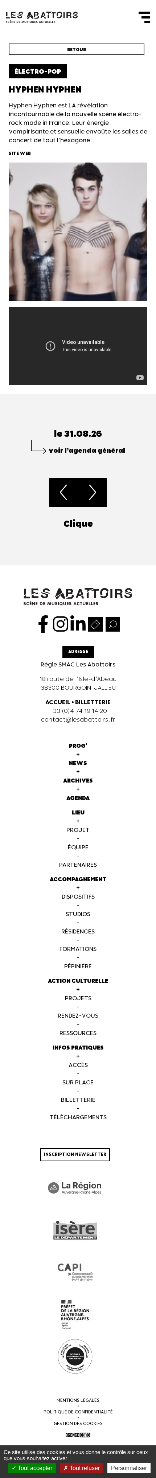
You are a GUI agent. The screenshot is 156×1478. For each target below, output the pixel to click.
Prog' (78, 746)
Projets (78, 998)
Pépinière (78, 966)
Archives (78, 780)
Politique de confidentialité (78, 1412)
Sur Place (78, 1082)
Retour (76, 50)
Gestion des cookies (78, 1423)
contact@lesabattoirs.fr (78, 720)
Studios (78, 914)
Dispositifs (78, 897)
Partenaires (78, 865)
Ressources (78, 1033)
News (78, 763)
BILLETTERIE (93, 702)
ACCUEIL (57, 702)
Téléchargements (78, 1117)
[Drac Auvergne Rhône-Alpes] (75, 1314)
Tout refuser (84, 1468)
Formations (78, 949)
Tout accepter (34, 1468)
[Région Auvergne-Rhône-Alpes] (75, 1188)
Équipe (78, 847)
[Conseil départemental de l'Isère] (75, 1230)
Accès (78, 1065)
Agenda (78, 798)
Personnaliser (129, 1468)
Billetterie (78, 1100)
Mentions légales (78, 1400)
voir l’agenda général (87, 451)
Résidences (78, 931)
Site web (20, 153)
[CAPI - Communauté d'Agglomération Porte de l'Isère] (75, 1272)
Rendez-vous (78, 1016)
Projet (78, 830)
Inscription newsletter (75, 1154)
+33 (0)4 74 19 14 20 (78, 711)
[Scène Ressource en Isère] (75, 1356)
